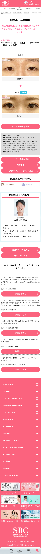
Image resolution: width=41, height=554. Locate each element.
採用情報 (6, 461)
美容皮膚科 (12, 8)
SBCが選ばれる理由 (11, 440)
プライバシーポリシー (26, 541)
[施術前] (20, 67)
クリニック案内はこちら (12, 398)
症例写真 (26, 13)
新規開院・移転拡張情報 (12, 405)
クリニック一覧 (9, 412)
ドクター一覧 (8, 419)
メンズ (36, 8)
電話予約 (19, 552)
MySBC (37, 552)
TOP (4, 8)
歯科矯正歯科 (19, 8)
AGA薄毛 (28, 8)
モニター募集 (8, 426)
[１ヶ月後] (20, 104)
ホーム (4, 552)
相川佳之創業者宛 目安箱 (13, 447)
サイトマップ (11, 541)
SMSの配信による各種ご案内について (20, 545)
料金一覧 (6, 391)
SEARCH (31, 4)
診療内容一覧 (7, 13)
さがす (11, 552)
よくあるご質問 (9, 454)
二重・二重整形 (17, 13)
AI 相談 (26, 4)
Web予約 (28, 552)
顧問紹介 (6, 468)
